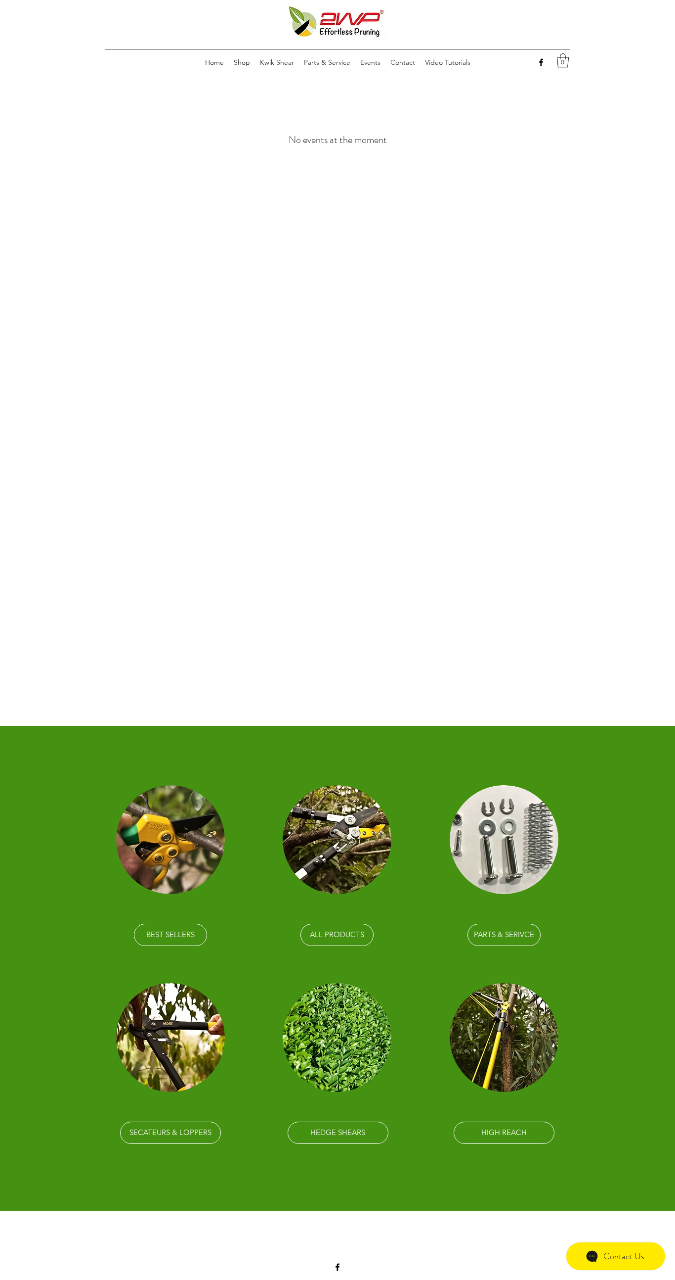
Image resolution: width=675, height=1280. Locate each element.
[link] (563, 60)
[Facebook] (541, 62)
